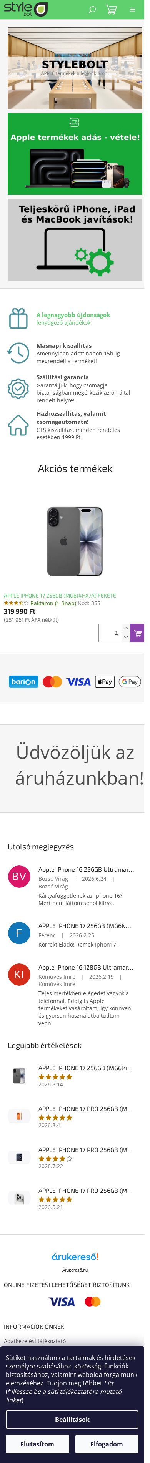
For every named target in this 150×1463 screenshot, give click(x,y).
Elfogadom (106, 1444)
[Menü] (132, 9)
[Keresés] (92, 9)
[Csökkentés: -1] (126, 637)
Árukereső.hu (75, 1270)
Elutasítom (37, 1444)
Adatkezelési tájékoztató (35, 1341)
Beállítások (72, 1419)
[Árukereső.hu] (75, 1259)
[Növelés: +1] (126, 628)
